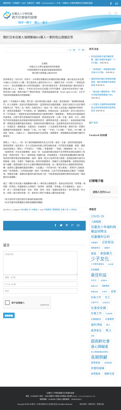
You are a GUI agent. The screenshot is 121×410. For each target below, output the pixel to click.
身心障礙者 (99, 346)
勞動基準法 (95, 248)
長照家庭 (95, 362)
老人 (109, 330)
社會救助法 (96, 319)
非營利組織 (97, 368)
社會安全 (106, 302)
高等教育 (95, 373)
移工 (108, 325)
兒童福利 (94, 243)
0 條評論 (73, 210)
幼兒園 (110, 264)
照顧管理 (105, 286)
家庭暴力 (106, 253)
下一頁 (81, 50)
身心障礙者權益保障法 (99, 352)
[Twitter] (61, 225)
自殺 (92, 336)
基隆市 (107, 248)
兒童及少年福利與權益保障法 (103, 229)
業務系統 (91, 404)
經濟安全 (96, 330)
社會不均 (94, 302)
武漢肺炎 (104, 281)
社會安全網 (98, 308)
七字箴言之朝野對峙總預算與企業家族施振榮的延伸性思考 (103, 107)
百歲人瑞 (64, 209)
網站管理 (83, 404)
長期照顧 (99, 357)
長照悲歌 (108, 363)
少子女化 (100, 259)
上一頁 (72, 50)
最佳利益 (99, 275)
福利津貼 (96, 324)
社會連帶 (109, 319)
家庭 (93, 253)
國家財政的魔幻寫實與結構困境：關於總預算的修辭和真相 (103, 81)
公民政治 (108, 242)
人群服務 (96, 221)
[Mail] (116, 3)
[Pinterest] (67, 225)
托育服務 (95, 269)
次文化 (94, 280)
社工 (107, 297)
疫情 (113, 291)
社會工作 (96, 313)
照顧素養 (56, 209)
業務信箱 (100, 404)
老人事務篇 (33, 210)
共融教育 (48, 209)
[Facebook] (111, 3)
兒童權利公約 (100, 237)
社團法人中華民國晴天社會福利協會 (44, 404)
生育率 (104, 292)
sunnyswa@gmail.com (87, 396)
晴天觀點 (24, 210)
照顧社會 (94, 286)
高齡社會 (109, 373)
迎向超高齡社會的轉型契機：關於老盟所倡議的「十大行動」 (103, 59)
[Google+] (72, 225)
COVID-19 (97, 216)
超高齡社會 (100, 341)
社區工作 (96, 297)
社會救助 (109, 314)
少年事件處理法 (97, 264)
